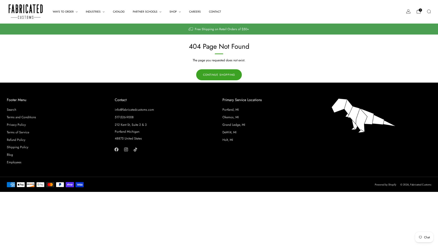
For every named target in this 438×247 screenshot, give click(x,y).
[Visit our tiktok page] (135, 149)
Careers (195, 12)
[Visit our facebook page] (116, 149)
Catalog (119, 12)
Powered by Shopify (385, 184)
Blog (10, 154)
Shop (173, 12)
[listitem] (219, 29)
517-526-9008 (124, 117)
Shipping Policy (17, 147)
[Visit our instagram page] (125, 149)
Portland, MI (230, 109)
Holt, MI (227, 139)
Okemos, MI (230, 117)
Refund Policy (16, 139)
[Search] (429, 11)
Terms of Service (18, 132)
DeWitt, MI (229, 132)
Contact (215, 12)
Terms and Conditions (21, 117)
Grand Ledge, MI (233, 124)
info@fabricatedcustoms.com (134, 109)
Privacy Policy (16, 124)
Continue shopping (219, 75)
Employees (14, 162)
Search (11, 109)
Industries (93, 12)
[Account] (408, 11)
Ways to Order (63, 12)
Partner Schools (145, 12)
